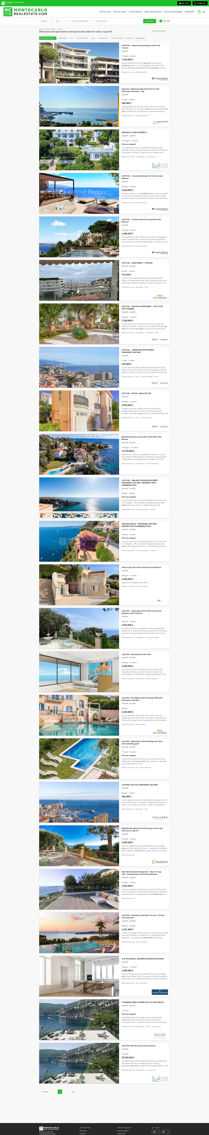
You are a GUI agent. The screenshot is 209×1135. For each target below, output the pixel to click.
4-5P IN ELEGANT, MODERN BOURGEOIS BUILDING (143, 959)
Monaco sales (105, 11)
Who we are (83, 1131)
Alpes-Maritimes (50, 29)
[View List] (160, 21)
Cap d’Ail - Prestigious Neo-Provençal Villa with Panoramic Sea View (142, 699)
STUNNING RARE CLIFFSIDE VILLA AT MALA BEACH (143, 1002)
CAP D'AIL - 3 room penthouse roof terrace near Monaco (142, 177)
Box (72, 38)
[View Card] (164, 21)
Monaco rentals (119, 11)
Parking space (63, 38)
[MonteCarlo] (25, 11)
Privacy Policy (121, 1134)
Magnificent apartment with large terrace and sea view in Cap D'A (142, 829)
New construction (82, 38)
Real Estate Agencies (153, 11)
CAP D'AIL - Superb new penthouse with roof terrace (141, 46)
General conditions (123, 1131)
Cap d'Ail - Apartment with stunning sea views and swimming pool (142, 742)
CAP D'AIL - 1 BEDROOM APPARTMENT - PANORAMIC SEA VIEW (138, 351)
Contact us (82, 1134)
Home (41, 29)
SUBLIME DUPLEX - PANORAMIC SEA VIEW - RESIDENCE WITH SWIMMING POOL (140, 525)
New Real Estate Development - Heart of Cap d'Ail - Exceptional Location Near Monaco (141, 873)
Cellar (93, 38)
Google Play (201, 3)
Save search (149, 21)
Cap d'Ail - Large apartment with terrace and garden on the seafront (141, 612)
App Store (185, 3)
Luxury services (103, 38)
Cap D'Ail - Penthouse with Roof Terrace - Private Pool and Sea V (143, 916)
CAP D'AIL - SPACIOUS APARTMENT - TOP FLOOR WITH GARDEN (142, 307)
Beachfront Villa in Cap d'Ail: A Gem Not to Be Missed (141, 438)
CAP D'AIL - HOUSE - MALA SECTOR (136, 393)
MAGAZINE (189, 11)
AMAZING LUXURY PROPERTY (134, 132)
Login (204, 12)
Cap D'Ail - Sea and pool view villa (136, 654)
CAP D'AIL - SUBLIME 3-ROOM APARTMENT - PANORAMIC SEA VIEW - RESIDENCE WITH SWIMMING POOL (140, 482)
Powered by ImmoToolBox (47, 1134)
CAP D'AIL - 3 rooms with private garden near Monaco (141, 220)
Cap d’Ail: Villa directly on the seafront (138, 1046)
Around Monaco (135, 11)
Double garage (140, 38)
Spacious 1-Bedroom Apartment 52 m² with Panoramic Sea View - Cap (140, 90)
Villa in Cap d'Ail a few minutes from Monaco (141, 567)
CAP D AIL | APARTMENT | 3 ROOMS (137, 263)
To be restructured (117, 38)
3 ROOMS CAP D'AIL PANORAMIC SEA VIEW (140, 785)
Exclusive (129, 38)
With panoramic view (46, 38)
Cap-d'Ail (59, 29)
